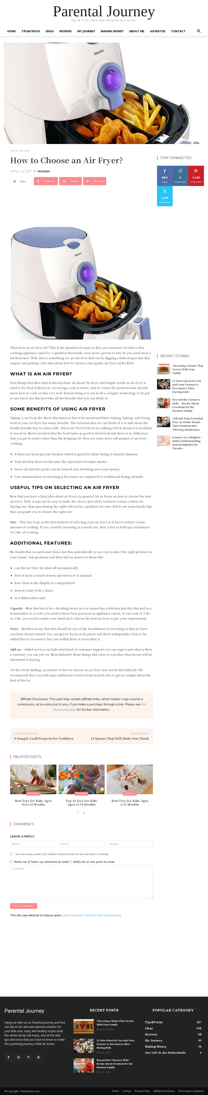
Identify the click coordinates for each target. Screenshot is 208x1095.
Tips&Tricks (31, 31)
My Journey (86, 31)
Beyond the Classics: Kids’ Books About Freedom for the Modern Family (186, 405)
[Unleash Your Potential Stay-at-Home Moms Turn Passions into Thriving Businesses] (163, 422)
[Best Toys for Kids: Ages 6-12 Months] (130, 779)
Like (164, 167)
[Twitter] (38, 1057)
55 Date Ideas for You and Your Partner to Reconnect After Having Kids (186, 386)
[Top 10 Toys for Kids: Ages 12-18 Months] (81, 779)
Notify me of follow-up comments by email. (41, 861)
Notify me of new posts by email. (94, 861)
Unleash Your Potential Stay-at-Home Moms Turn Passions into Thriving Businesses (187, 423)
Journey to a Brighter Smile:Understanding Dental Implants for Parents (186, 442)
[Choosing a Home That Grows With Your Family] (163, 369)
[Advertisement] (84, 210)
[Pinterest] (28, 1057)
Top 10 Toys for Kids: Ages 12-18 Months (82, 802)
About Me (136, 31)
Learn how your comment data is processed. (92, 915)
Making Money (112, 31)
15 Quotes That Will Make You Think (120, 738)
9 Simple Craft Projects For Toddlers (44, 738)
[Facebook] (8, 1057)
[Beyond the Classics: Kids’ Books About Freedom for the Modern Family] (163, 403)
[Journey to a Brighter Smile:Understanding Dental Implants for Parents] (163, 440)
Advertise (158, 31)
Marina (44, 171)
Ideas (50, 31)
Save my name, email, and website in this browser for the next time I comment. (62, 854)
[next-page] (84, 813)
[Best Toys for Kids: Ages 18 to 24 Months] (33, 779)
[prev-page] (77, 813)
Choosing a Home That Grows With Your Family (187, 369)
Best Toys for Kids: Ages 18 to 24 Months (33, 802)
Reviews (66, 31)
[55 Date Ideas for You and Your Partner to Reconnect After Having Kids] (163, 384)
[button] (199, 31)
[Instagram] (18, 1057)
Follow (180, 167)
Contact (178, 31)
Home (11, 31)
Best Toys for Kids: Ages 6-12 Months (130, 802)
